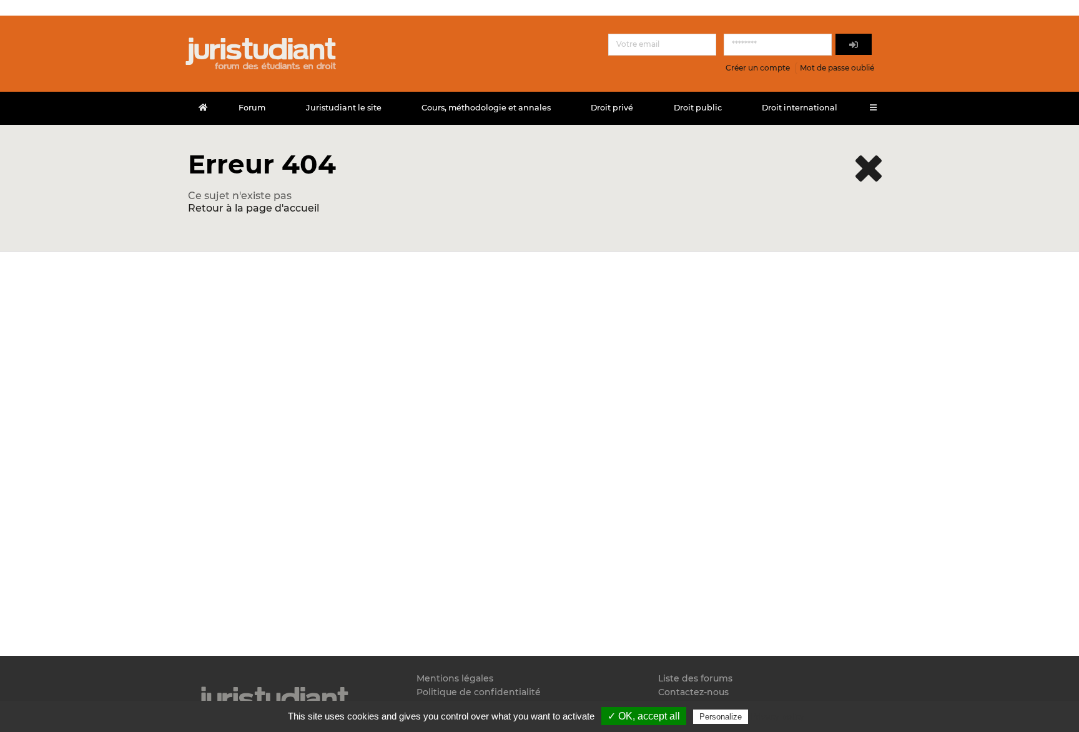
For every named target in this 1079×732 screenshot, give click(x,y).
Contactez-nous (693, 692)
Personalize (720, 716)
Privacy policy (777, 716)
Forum (252, 107)
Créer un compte (758, 67)
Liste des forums (695, 678)
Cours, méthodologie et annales (486, 107)
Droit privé (612, 107)
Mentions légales (454, 678)
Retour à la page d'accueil (253, 208)
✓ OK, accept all (644, 716)
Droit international (799, 107)
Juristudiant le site (344, 107)
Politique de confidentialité (478, 692)
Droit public (698, 107)
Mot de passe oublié (837, 67)
